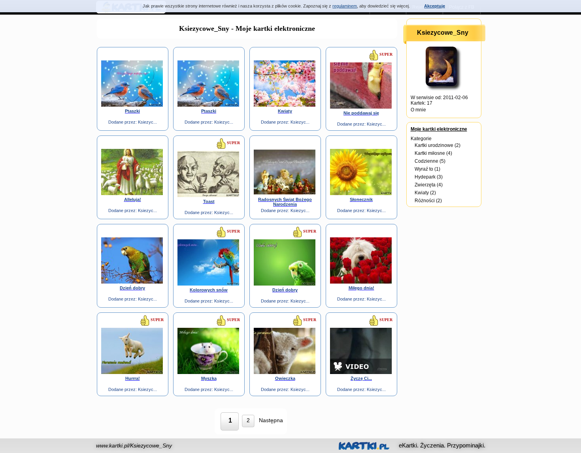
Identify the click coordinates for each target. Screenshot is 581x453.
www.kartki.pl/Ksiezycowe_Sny (134, 445)
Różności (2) (428, 200)
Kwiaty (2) (425, 192)
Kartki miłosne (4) (433, 153)
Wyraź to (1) (427, 169)
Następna (271, 420)
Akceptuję (434, 6)
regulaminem (344, 6)
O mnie (418, 110)
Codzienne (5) (430, 161)
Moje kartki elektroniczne (439, 129)
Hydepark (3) (429, 177)
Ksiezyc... (147, 122)
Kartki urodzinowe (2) (437, 145)
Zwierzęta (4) (429, 185)
